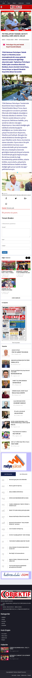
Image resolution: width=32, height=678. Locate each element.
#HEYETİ (15, 195)
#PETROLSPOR (5, 195)
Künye (18, 675)
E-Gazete (28, 3)
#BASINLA (19, 195)
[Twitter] (5, 1)
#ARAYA (25, 195)
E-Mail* (3, 245)
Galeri (3, 3)
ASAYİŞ (3, 623)
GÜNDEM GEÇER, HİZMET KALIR (20, 391)
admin (3, 39)
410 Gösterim (5, 293)
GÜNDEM (3, 617)
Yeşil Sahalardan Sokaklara (20, 431)
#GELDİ (29, 195)
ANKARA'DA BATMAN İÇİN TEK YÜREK (20, 360)
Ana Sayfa (14, 675)
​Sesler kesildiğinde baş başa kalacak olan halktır (20, 371)
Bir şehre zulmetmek (19, 411)
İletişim (14, 3)
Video (9, 3)
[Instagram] (3, 1)
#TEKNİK (11, 195)
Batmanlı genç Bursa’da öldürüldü (18, 479)
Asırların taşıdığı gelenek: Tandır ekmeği (19, 535)
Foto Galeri (4, 633)
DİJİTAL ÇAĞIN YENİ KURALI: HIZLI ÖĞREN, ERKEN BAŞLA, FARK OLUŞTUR (20, 422)
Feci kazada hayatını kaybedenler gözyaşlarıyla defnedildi (17, 566)
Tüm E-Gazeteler (16, 342)
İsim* (3, 239)
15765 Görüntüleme (24, 39)
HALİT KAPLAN (16, 433)
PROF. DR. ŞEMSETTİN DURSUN (20, 352)
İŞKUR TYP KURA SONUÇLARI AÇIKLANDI (19, 510)
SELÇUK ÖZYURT (18, 413)
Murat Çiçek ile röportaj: (15, 485)
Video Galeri (4, 635)
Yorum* (4, 227)
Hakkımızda (21, 3)
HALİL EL (13, 424)
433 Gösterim (20, 276)
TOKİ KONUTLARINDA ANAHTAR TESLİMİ (19, 541)
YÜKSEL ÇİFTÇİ (15, 362)
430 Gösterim (5, 276)
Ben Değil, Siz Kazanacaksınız (16, 553)
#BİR (22, 195)
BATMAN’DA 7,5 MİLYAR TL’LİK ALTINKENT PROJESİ (23, 272)
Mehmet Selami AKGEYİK (18, 393)
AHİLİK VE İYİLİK (16, 350)
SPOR (16, 39)
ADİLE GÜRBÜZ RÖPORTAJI (16, 492)
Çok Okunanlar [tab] (8, 474)
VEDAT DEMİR (14, 444)
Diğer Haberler (16, 298)
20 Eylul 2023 (10, 39)
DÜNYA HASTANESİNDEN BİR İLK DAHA (18, 498)
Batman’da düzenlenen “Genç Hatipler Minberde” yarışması (19, 523)
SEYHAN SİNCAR (17, 382)
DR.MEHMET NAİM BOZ (20, 403)
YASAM (3, 619)
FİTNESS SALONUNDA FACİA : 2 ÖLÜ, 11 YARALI (8, 272)
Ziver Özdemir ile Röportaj (16, 528)
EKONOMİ (4, 625)
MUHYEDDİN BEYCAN (16, 373)
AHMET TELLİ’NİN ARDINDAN (20, 380)
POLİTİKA (4, 621)
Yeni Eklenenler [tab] (23, 474)
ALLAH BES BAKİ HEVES (19, 401)
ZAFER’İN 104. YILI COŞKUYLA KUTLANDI (7, 289)
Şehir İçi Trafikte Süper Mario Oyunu (20, 442)
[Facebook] (7, 1)
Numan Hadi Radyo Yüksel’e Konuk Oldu (19, 516)
